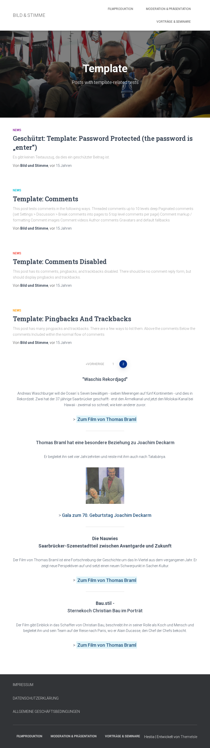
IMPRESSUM (23, 685)
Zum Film (87, 419)
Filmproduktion (120, 9)
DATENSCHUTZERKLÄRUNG (36, 698)
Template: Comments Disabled (60, 261)
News (17, 130)
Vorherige (95, 364)
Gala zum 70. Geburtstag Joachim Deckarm (106, 515)
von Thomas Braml (116, 419)
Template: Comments (45, 199)
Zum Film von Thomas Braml (106, 580)
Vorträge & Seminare (173, 21)
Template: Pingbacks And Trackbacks (72, 319)
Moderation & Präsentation (168, 9)
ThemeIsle (189, 737)
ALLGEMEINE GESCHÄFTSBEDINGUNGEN (46, 711)
